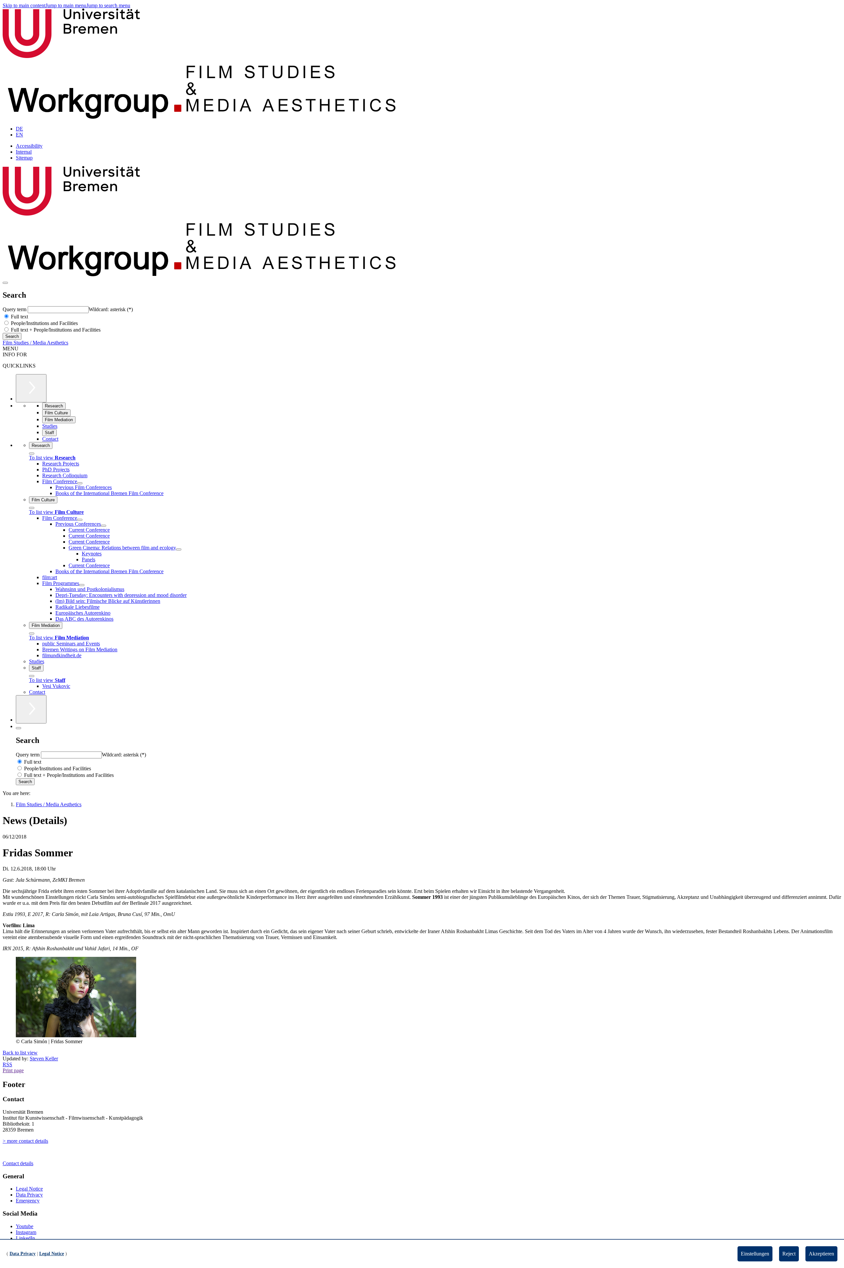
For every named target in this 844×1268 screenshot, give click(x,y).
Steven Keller (44, 1058)
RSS (7, 1064)
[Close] (31, 454)
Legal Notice (29, 1189)
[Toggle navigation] (5, 283)
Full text (19, 316)
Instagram (26, 1232)
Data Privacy (29, 1194)
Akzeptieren (821, 1253)
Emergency (28, 1200)
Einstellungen (755, 1253)
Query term (15, 309)
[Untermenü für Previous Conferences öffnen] (103, 526)
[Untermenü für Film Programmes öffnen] (81, 585)
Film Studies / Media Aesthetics (35, 342)
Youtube (24, 1226)
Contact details (18, 1163)
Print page (13, 1070)
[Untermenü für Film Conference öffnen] (79, 483)
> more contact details (25, 1141)
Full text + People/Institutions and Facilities (55, 330)
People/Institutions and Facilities (44, 323)
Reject (789, 1253)
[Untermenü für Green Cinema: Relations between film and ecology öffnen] (178, 549)
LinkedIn (25, 1238)
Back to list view (20, 1052)
